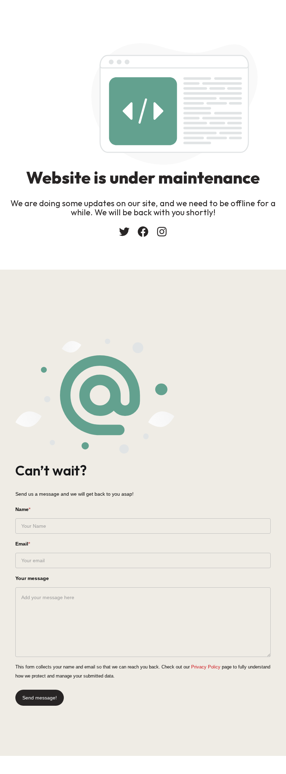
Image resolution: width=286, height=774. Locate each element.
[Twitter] (124, 231)
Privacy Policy (205, 666)
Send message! (39, 698)
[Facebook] (143, 231)
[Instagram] (162, 231)
